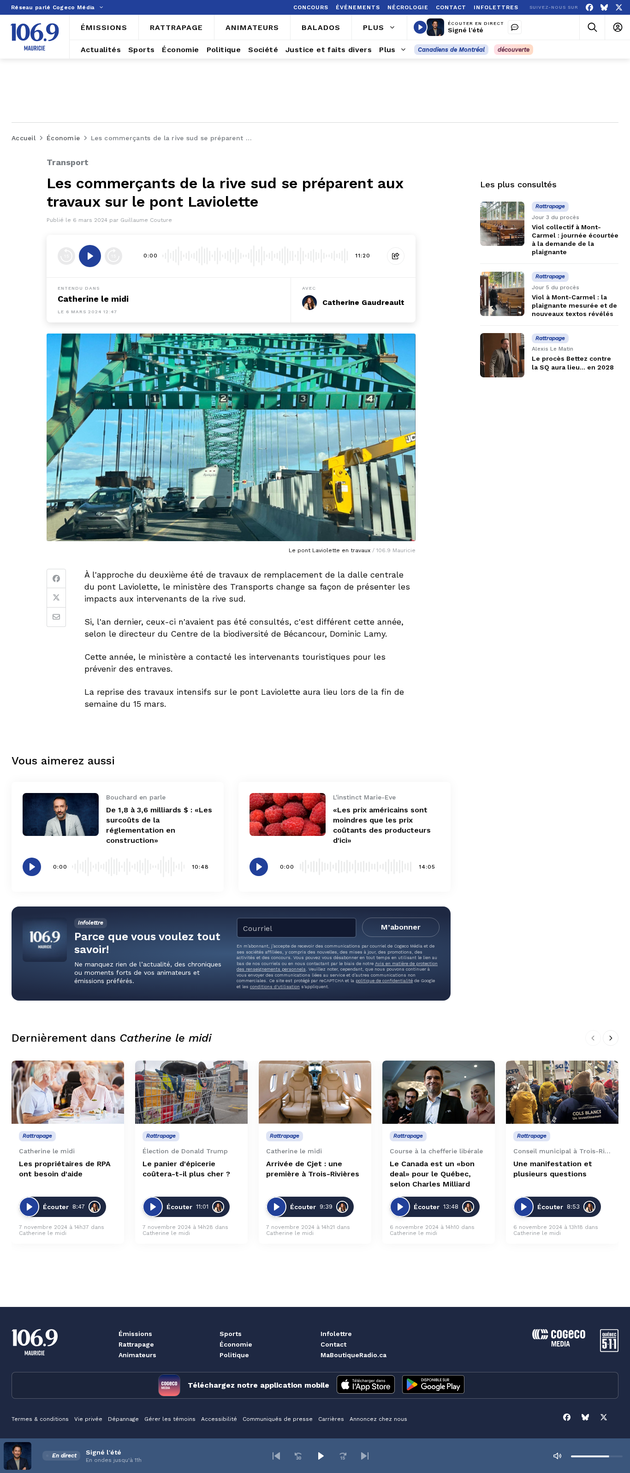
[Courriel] (56, 617)
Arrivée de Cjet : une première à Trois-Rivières (312, 1168)
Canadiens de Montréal (451, 49)
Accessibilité (219, 1419)
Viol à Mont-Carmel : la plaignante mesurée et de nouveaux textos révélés (574, 305)
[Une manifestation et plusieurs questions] (562, 1092)
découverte (513, 49)
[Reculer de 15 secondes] (66, 256)
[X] (619, 7)
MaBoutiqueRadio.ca (353, 1355)
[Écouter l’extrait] (90, 256)
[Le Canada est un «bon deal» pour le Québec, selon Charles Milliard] (438, 1092)
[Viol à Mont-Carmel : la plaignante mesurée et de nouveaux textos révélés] (502, 294)
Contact (333, 1344)
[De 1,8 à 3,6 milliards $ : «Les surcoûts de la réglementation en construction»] (61, 814)
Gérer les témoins (170, 1419)
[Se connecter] (617, 27)
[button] (276, 1456)
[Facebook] (589, 7)
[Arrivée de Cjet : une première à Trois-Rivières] (315, 1092)
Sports (231, 1333)
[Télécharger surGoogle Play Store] (433, 1385)
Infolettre (336, 1333)
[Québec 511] (609, 1349)
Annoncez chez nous (378, 1419)
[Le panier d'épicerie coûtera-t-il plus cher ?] (191, 1092)
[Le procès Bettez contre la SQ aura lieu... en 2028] (502, 355)
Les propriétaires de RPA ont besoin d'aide (65, 1168)
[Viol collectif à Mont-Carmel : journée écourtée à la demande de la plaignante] (502, 224)
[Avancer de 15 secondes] (113, 256)
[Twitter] (56, 598)
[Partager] (395, 256)
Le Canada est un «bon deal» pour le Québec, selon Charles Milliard (432, 1173)
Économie (236, 1344)
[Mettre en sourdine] (557, 1455)
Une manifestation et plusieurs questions (552, 1168)
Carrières (331, 1419)
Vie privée (88, 1419)
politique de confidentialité (384, 980)
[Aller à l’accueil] (34, 37)
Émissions (135, 1333)
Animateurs (137, 1355)
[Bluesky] (604, 7)
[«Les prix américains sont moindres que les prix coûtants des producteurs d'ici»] (288, 814)
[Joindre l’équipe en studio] (515, 27)
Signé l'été (465, 30)
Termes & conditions (40, 1419)
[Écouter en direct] (420, 27)
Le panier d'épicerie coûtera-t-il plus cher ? (186, 1168)
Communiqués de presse (278, 1419)
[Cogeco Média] (558, 1344)
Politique (234, 1355)
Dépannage (123, 1419)
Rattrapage (136, 1344)
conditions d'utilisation (275, 986)
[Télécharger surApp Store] (366, 1385)
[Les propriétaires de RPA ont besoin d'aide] (68, 1092)
